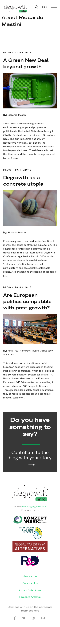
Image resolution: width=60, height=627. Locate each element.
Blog (7, 52)
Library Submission (30, 590)
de (43, 6)
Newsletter (30, 576)
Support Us (30, 583)
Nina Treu (13, 350)
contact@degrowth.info (34, 506)
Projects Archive (30, 597)
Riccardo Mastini (17, 115)
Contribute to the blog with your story (30, 455)
